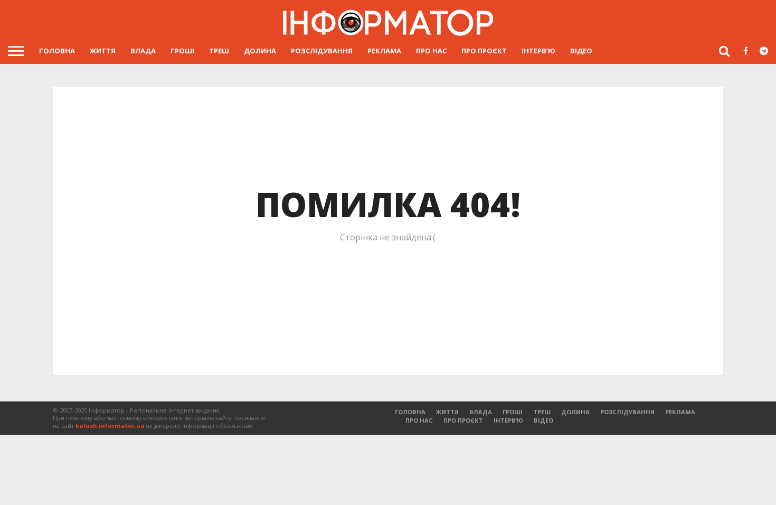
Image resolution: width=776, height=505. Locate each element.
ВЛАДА (143, 50)
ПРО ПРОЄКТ (484, 50)
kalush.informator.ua (110, 425)
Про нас (431, 50)
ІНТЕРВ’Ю (538, 50)
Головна (57, 50)
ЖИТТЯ (103, 50)
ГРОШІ (182, 50)
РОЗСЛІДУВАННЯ (322, 50)
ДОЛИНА (260, 50)
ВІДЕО (581, 50)
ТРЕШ (219, 50)
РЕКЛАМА (384, 50)
